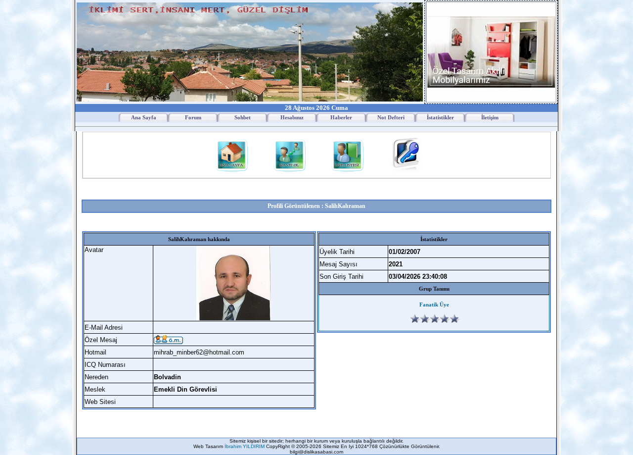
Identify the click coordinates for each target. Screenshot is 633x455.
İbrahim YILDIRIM (245, 446)
